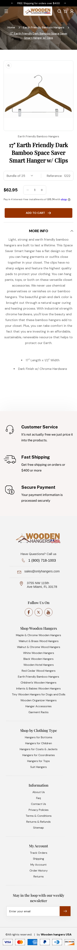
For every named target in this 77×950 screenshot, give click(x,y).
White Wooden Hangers (38, 653)
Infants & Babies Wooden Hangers (38, 688)
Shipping (38, 859)
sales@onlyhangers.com (42, 571)
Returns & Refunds (38, 822)
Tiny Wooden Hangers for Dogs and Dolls (38, 694)
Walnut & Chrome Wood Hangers (38, 647)
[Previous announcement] (12, 3)
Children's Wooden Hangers (38, 682)
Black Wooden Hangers (38, 659)
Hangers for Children (38, 743)
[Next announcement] (65, 3)
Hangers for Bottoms (38, 737)
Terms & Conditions (39, 816)
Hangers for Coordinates (38, 755)
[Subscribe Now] (65, 911)
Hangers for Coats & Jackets (38, 749)
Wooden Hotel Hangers (38, 665)
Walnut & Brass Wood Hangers (39, 641)
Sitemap (38, 828)
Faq (38, 798)
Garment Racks (38, 712)
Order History (39, 870)
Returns (38, 876)
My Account (38, 865)
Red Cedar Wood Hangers (39, 671)
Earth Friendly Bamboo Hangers (43, 27)
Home (11, 27)
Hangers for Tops (38, 761)
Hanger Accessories (38, 706)
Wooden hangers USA (56, 934)
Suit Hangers (38, 767)
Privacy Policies (39, 810)
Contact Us (38, 804)
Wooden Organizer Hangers (38, 700)
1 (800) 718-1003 (42, 560)
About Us (38, 792)
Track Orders (38, 853)
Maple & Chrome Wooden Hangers (38, 635)
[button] (59, 11)
